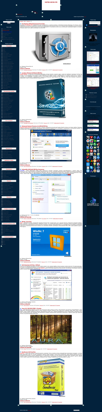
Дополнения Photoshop (7, 205)
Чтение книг (5, 85)
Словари (4, 175)
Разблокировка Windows (7, 157)
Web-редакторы (6, 126)
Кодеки (4, 164)
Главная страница (6, 28)
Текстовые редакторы (7, 78)
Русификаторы (6, 176)
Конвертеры (5, 57)
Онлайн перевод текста (91, 97)
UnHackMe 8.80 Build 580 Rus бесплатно (33, 169)
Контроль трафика (6, 133)
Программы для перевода (8, 170)
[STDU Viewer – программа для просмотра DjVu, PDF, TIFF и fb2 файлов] (98, 168)
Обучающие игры (6, 185)
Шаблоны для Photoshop (8, 204)
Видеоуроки (5, 182)
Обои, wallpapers (6, 229)
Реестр (4, 111)
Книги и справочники (7, 188)
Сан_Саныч (44, 218)
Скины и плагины (6, 141)
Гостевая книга (6, 34)
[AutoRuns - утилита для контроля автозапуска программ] (98, 142)
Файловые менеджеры (7, 81)
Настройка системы (7, 103)
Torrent (4, 125)
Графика (4, 51)
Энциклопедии (5, 189)
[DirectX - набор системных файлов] (94, 148)
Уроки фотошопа (6, 200)
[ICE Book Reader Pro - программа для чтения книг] (94, 155)
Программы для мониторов (8, 63)
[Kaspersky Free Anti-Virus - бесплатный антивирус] (88, 158)
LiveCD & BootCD (6, 239)
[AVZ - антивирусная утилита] (88, 145)
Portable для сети (6, 145)
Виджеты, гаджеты (6, 226)
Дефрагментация (6, 98)
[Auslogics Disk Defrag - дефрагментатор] (91, 142)
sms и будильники (6, 220)
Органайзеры (5, 60)
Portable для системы (7, 117)
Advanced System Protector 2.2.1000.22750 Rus (35, 126)
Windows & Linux (6, 238)
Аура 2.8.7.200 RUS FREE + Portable (31, 308)
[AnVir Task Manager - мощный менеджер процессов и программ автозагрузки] (88, 142)
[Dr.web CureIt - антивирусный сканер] (88, 152)
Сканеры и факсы (6, 70)
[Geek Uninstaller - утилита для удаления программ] (98, 152)
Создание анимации (7, 72)
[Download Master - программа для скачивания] (98, 148)
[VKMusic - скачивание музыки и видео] (98, 172)
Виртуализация (6, 94)
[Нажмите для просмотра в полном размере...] (51, 117)
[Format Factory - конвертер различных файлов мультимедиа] (94, 152)
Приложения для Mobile (7, 214)
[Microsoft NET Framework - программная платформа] (94, 158)
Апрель (28, 21)
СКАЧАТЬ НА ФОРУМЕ (25, 217)
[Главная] (34, 11)
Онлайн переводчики (7, 173)
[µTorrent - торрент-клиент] (91, 145)
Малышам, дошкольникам (8, 191)
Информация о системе (7, 101)
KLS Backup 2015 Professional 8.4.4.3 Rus (33, 23)
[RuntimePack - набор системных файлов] (88, 168)
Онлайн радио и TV (6, 136)
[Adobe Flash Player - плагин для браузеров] (91, 138)
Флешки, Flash (5, 82)
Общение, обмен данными (8, 135)
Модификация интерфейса (8, 225)
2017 (25, 21)
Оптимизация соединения (8, 138)
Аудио (4, 48)
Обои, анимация (6, 217)
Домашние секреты (7, 194)
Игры (4, 242)
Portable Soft (5, 88)
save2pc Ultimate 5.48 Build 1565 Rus (32, 73)
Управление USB (6, 114)
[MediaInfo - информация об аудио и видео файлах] (91, 158)
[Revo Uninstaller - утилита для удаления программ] (98, 165)
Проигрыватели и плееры (8, 66)
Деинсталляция (6, 97)
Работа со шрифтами (7, 69)
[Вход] (36, 12)
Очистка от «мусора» (7, 107)
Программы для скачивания (8, 139)
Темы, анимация (6, 219)
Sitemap (29, 410)
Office (4, 241)
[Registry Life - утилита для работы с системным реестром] (94, 165)
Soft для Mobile (6, 211)
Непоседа (43, 166)
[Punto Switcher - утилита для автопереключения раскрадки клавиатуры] (91, 165)
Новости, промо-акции (27, 218)
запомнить (89, 24)
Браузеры (5, 130)
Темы (4, 232)
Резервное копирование (7, 113)
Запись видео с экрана (7, 54)
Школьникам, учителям (7, 192)
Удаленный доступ (6, 142)
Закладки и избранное (7, 132)
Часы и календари (6, 233)
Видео (4, 50)
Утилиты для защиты (7, 154)
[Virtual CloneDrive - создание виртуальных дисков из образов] (94, 172)
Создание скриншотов (7, 76)
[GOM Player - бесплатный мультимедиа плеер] (88, 155)
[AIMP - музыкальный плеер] (94, 138)
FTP (3, 123)
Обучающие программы (7, 183)
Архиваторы (5, 47)
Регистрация (96, 26)
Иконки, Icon (5, 228)
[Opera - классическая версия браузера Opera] (98, 162)
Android (4, 210)
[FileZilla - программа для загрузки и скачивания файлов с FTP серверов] (91, 152)
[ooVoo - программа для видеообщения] (94, 162)
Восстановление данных (8, 95)
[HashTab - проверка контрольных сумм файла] (91, 155)
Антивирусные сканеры (7, 151)
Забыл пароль (90, 26)
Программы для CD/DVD (8, 62)
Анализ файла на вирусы (92, 96)
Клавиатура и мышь (7, 56)
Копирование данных (7, 59)
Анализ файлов (6, 92)
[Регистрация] (19, 14)
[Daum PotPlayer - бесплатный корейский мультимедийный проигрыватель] (88, 165)
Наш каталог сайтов (7, 33)
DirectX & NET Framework (8, 166)
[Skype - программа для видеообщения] (91, 168)
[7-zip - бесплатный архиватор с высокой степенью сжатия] (88, 138)
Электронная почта (6, 144)
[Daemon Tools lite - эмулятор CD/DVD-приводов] (91, 148)
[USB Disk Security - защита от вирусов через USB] (91, 172)
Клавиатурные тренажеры (8, 186)
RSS (85, 16)
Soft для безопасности (7, 155)
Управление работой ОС (8, 116)
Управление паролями (7, 79)
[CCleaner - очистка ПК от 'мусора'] (98, 145)
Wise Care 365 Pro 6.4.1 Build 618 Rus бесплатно (93, 75)
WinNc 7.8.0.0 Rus (27, 221)
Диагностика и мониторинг (8, 100)
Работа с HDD (5, 110)
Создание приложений (7, 75)
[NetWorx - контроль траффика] (91, 162)
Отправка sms (5, 213)
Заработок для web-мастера (8, 39)
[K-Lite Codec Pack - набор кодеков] (98, 155)
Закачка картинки (90, 94)
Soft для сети (5, 122)
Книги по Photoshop (6, 201)
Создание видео (6, 73)
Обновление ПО (6, 104)
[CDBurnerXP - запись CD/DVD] (88, 148)
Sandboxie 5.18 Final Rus (29, 352)
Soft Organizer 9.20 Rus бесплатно (93, 88)
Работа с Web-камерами (8, 67)
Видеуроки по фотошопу (8, 198)
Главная (21, 21)
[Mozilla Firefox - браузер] (88, 162)
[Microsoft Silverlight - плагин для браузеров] (98, 158)
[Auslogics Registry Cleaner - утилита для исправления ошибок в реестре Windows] (94, 142)
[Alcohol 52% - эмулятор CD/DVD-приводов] (98, 138)
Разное (4, 244)
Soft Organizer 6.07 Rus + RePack (31, 265)
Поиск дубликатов (6, 108)
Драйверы (5, 163)
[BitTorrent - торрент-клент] (94, 145)
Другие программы (6, 86)
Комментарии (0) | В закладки (57, 166)
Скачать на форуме (25, 68)
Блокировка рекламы (7, 129)
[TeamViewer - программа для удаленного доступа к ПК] (88, 172)
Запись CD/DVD (6, 53)
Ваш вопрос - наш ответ (7, 37)
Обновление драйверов (7, 161)
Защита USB (5, 152)
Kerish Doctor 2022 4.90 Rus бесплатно (93, 62)
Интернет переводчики (7, 172)
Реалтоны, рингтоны (7, 216)
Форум (4, 36)
